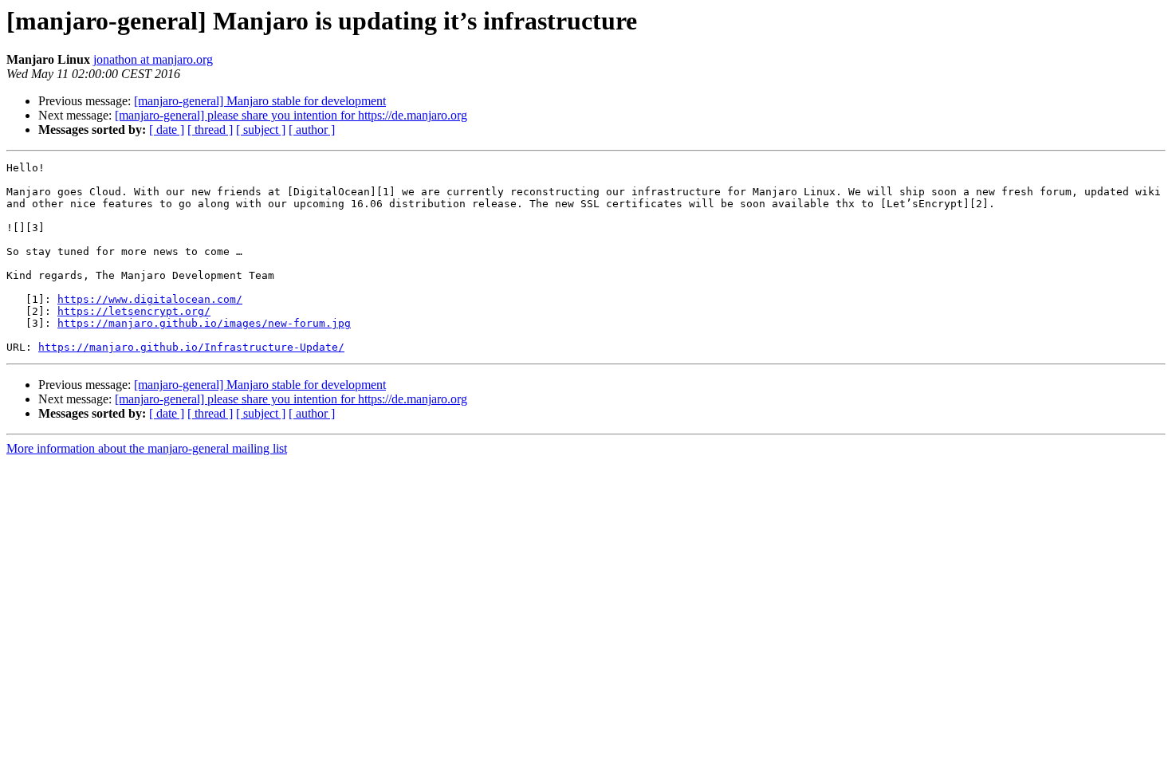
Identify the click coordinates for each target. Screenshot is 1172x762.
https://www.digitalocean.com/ (149, 299)
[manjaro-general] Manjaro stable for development (260, 101)
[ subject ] (260, 129)
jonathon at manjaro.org (153, 59)
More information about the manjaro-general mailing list (146, 448)
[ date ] (166, 129)
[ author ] (312, 129)
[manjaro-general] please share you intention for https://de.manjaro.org (291, 115)
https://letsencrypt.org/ (133, 311)
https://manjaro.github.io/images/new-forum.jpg (204, 323)
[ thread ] (210, 129)
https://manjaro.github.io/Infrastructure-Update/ (191, 347)
